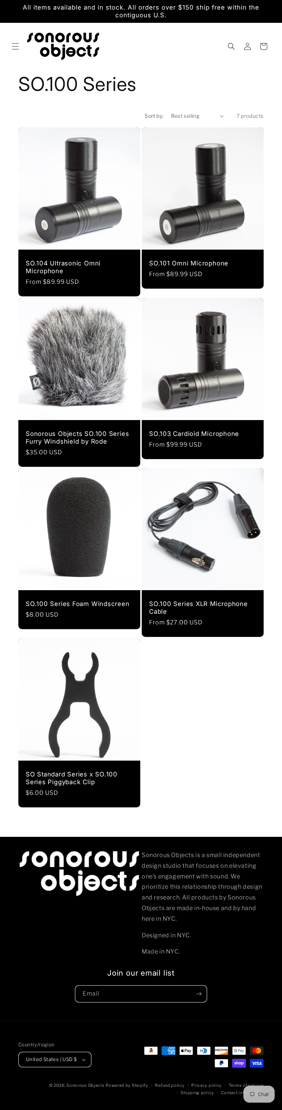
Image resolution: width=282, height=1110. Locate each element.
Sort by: (154, 116)
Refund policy (169, 1085)
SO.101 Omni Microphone (188, 263)
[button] (15, 46)
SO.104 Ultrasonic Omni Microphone (63, 267)
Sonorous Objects (85, 1085)
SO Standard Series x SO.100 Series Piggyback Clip (72, 778)
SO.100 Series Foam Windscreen (78, 603)
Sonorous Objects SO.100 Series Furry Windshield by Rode (77, 437)
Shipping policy (197, 1092)
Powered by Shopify (127, 1085)
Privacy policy (206, 1085)
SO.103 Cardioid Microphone (194, 433)
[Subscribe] (199, 993)
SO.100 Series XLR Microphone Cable (198, 607)
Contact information (242, 1092)
